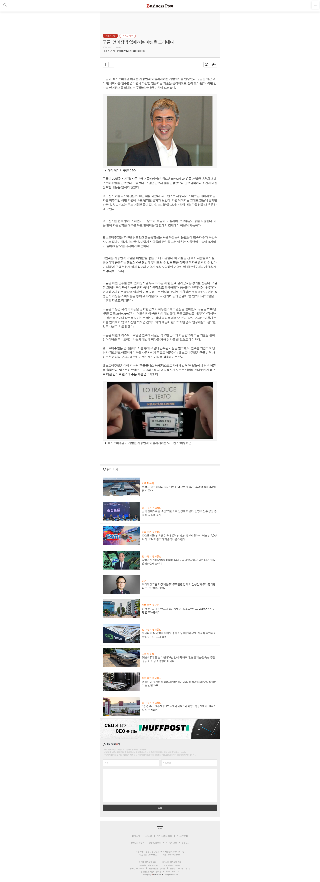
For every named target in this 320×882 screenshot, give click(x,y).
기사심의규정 (171, 842)
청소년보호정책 (137, 842)
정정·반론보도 (155, 842)
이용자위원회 (182, 836)
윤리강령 (148, 836)
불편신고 (185, 842)
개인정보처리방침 (164, 836)
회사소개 (136, 836)
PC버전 (160, 828)
